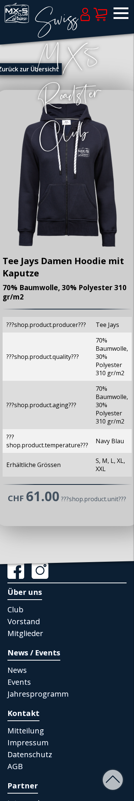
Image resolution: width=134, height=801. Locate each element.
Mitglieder (25, 633)
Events (19, 682)
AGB (15, 766)
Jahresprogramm (37, 694)
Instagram (43, 570)
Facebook (18, 570)
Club (15, 609)
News (17, 670)
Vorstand (23, 621)
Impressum (27, 742)
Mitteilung (25, 731)
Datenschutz (29, 754)
